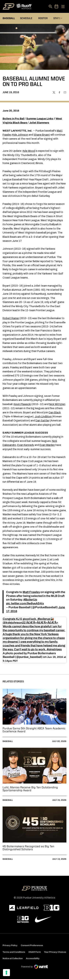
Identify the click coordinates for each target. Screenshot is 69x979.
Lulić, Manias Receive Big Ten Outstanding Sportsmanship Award (30, 789)
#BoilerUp (30, 599)
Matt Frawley (31, 592)
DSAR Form (35, 952)
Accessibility (33, 958)
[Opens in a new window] (24, 908)
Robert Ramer (11, 318)
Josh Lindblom (43, 416)
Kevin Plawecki (22, 404)
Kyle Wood (29, 151)
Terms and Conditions (14, 952)
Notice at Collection (13, 958)
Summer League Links (39, 118)
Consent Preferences (32, 945)
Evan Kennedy (25, 445)
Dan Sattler (42, 420)
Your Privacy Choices (55, 952)
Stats (56, 18)
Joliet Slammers (39, 122)
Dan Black (55, 412)
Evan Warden (47, 445)
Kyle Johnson (20, 134)
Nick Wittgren (57, 404)
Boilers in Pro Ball (13, 118)
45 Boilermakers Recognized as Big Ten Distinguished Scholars (28, 848)
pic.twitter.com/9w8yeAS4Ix (25, 603)
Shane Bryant (42, 134)
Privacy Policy (10, 945)
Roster (43, 18)
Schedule (26, 18)
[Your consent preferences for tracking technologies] (6, 972)
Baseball (8, 741)
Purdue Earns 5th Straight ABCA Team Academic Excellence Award (34, 730)
